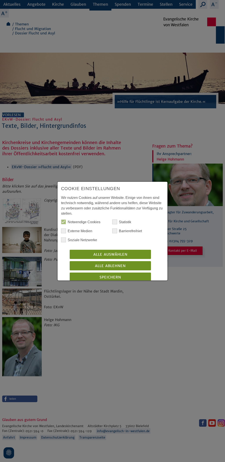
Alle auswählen (110, 254)
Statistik (125, 222)
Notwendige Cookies (84, 222)
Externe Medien (80, 231)
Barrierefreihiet (130, 231)
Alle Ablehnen (110, 266)
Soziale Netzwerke (82, 240)
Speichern (110, 277)
